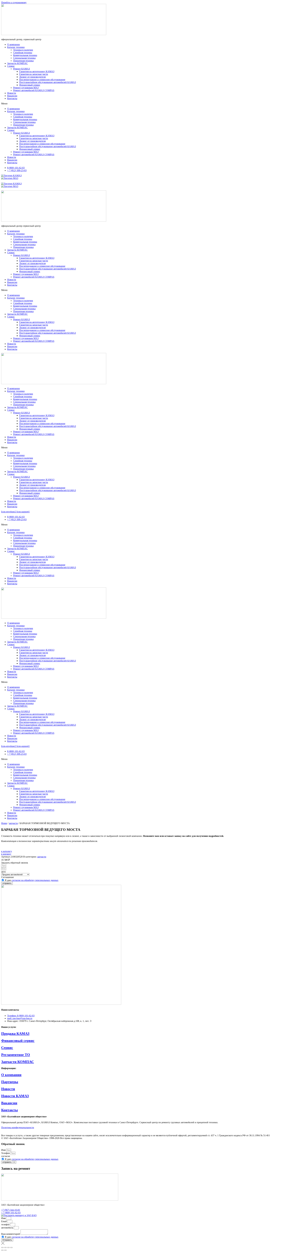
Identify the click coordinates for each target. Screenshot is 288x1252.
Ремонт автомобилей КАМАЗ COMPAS (33, 90)
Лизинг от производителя (32, 77)
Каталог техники (16, 47)
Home (4, 823)
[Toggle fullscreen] (8, 1247)
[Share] (5, 1247)
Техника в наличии (23, 50)
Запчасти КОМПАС (17, 63)
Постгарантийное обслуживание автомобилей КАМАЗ (47, 82)
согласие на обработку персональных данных (35, 880)
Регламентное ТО (15, 1055)
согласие (5, 1156)
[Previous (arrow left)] (2, 1250)
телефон (5, 1224)
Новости (11, 93)
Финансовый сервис (29, 85)
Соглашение (7, 877)
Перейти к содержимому (14, 2)
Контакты (12, 98)
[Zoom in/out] (11, 1247)
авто (3, 871)
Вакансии (12, 95)
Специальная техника (24, 58)
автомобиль (7, 1227)
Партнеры (9, 1082)
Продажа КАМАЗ (15, 1033)
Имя (3, 1150)
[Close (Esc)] (2, 1247)
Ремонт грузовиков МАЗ (26, 87)
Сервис (11, 66)
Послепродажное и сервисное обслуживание (42, 79)
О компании (13, 44)
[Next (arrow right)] (5, 1250)
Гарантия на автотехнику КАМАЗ (36, 71)
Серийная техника (22, 52)
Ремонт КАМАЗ (21, 68)
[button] (144, 103)
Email (4, 1221)
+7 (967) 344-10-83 (10, 1210)
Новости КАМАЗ (15, 1096)
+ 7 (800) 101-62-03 (11, 1212)
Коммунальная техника (25, 55)
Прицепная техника (23, 60)
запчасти (13, 823)
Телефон (5, 1153)
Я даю (31, 880)
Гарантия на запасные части (33, 74)
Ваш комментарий (11, 1234)
